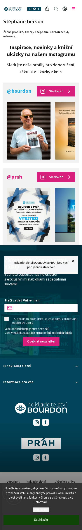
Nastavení (41, 509)
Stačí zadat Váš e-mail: (22, 300)
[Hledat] (56, 8)
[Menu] (73, 8)
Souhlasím (41, 520)
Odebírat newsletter (41, 341)
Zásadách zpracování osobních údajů (47, 332)
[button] (41, 366)
